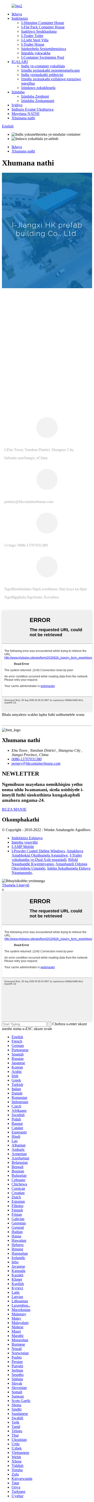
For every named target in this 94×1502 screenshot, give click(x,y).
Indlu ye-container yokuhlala (43, 66)
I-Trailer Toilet (32, 36)
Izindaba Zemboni (35, 96)
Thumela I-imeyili (15, 885)
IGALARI (20, 62)
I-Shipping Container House (42, 23)
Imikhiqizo (20, 18)
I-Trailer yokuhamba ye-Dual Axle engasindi (47, 857)
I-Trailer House (32, 44)
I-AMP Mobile (23, 847)
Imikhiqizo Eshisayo (27, 838)
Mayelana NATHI (25, 114)
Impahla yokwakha (35, 53)
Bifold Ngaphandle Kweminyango (45, 862)
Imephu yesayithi (25, 842)
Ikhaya (17, 14)
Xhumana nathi (23, 118)
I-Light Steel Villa (34, 40)
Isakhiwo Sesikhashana (39, 31)
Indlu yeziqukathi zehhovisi (42, 75)
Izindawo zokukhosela (38, 88)
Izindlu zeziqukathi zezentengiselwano (50, 70)
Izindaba (18, 92)
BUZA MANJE (14, 809)
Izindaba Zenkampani (37, 101)
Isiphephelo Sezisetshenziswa (43, 49)
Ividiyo (17, 105)
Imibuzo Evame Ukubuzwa (33, 109)
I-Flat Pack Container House (43, 27)
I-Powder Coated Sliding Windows (38, 851)
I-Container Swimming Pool (42, 57)
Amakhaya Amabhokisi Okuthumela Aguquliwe (47, 853)
